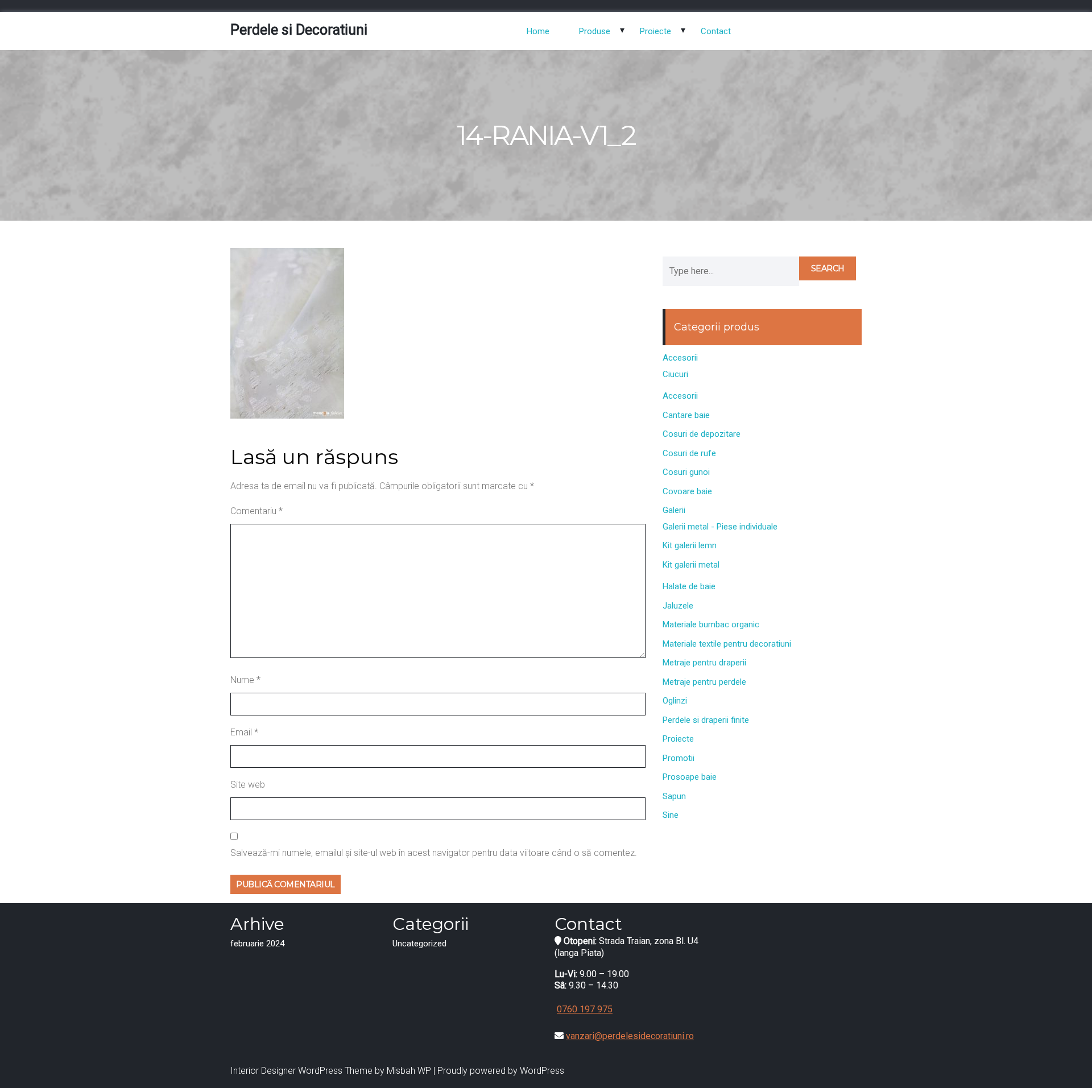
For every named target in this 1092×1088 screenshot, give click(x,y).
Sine (671, 815)
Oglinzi (675, 701)
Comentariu (256, 511)
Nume (245, 680)
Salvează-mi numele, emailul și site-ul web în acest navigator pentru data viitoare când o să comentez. (433, 852)
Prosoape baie (690, 777)
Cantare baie (686, 415)
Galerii (674, 510)
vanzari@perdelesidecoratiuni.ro (630, 1036)
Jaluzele (678, 606)
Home (538, 31)
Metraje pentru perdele (704, 682)
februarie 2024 (257, 943)
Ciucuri (675, 374)
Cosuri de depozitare (702, 434)
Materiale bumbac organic (711, 624)
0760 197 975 (585, 1009)
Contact (716, 31)
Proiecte (655, 31)
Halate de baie (689, 586)
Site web (247, 784)
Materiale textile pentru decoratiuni (727, 644)
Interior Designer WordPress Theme (301, 1070)
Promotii (678, 758)
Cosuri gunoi (686, 472)
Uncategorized (419, 943)
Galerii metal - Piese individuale (720, 527)
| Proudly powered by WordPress (498, 1070)
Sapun (674, 796)
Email (244, 732)
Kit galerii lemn (690, 545)
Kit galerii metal (691, 565)
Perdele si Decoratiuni (298, 30)
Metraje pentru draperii (704, 662)
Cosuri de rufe (689, 453)
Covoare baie (687, 491)
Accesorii (680, 358)
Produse (594, 31)
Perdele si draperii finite (706, 720)
